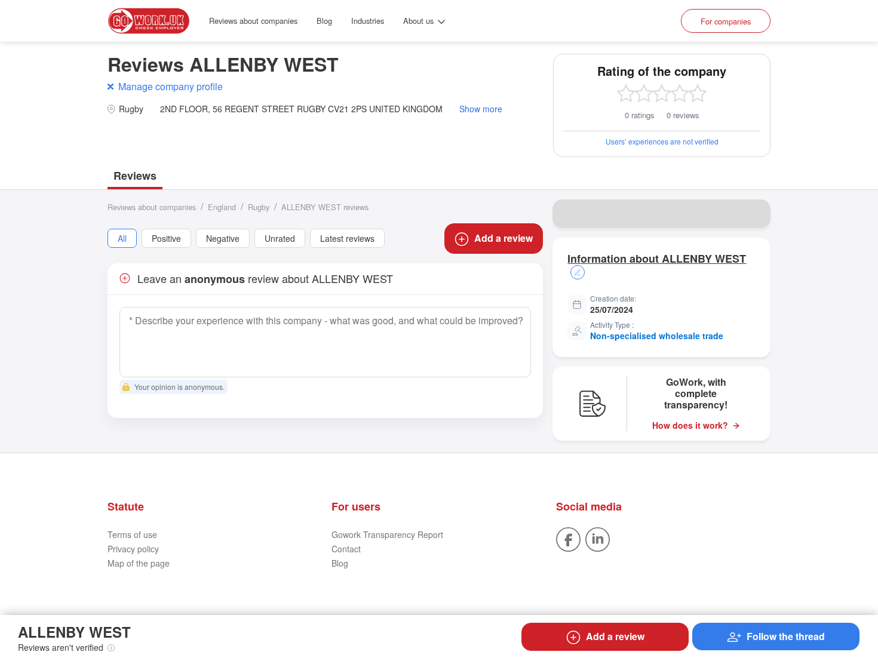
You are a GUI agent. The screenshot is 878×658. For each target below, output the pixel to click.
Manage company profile (170, 86)
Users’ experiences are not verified (662, 141)
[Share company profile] (754, 214)
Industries (367, 20)
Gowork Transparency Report (387, 534)
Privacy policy (133, 549)
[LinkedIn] (597, 538)
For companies (726, 21)
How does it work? (690, 425)
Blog (324, 20)
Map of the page (139, 563)
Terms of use (132, 534)
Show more (480, 109)
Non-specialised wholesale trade (656, 336)
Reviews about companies (253, 20)
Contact (346, 549)
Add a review (503, 238)
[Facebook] (568, 538)
